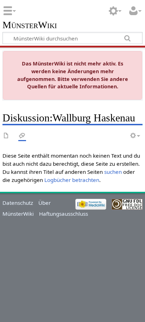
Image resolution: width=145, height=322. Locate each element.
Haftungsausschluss (63, 213)
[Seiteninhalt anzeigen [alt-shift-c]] (6, 136)
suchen (113, 171)
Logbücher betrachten (71, 179)
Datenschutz (17, 202)
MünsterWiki (29, 25)
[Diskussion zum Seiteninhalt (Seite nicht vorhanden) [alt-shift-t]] (22, 136)
